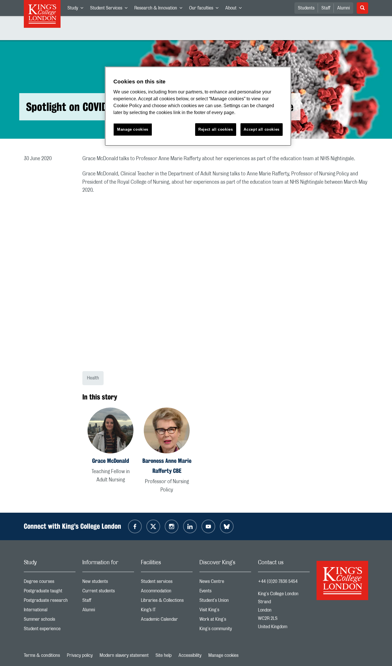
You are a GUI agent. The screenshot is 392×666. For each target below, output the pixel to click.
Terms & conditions (42, 655)
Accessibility (189, 655)
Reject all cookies (215, 129)
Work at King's (225, 620)
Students (306, 8)
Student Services (110, 9)
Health (93, 378)
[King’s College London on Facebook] (135, 526)
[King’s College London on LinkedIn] (190, 526)
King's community (225, 630)
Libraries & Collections (167, 601)
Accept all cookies (262, 129)
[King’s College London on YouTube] (208, 526)
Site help (164, 655)
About (235, 9)
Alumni (343, 8)
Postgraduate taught (49, 592)
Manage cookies (223, 655)
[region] (198, 106)
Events (225, 592)
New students (108, 582)
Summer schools (49, 620)
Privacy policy (80, 655)
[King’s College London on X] (153, 526)
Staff (325, 8)
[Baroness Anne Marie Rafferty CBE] (167, 431)
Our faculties (205, 9)
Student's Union (225, 601)
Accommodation (167, 592)
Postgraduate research (49, 601)
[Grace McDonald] (110, 431)
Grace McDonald (110, 461)
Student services (167, 582)
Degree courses (49, 582)
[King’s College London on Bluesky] (227, 526)
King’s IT (167, 611)
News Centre (225, 582)
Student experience (49, 630)
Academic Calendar (167, 620)
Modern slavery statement (124, 655)
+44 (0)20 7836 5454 (278, 581)
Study (77, 9)
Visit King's (225, 611)
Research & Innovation (160, 9)
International (49, 611)
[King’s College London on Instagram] (171, 526)
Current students (108, 592)
